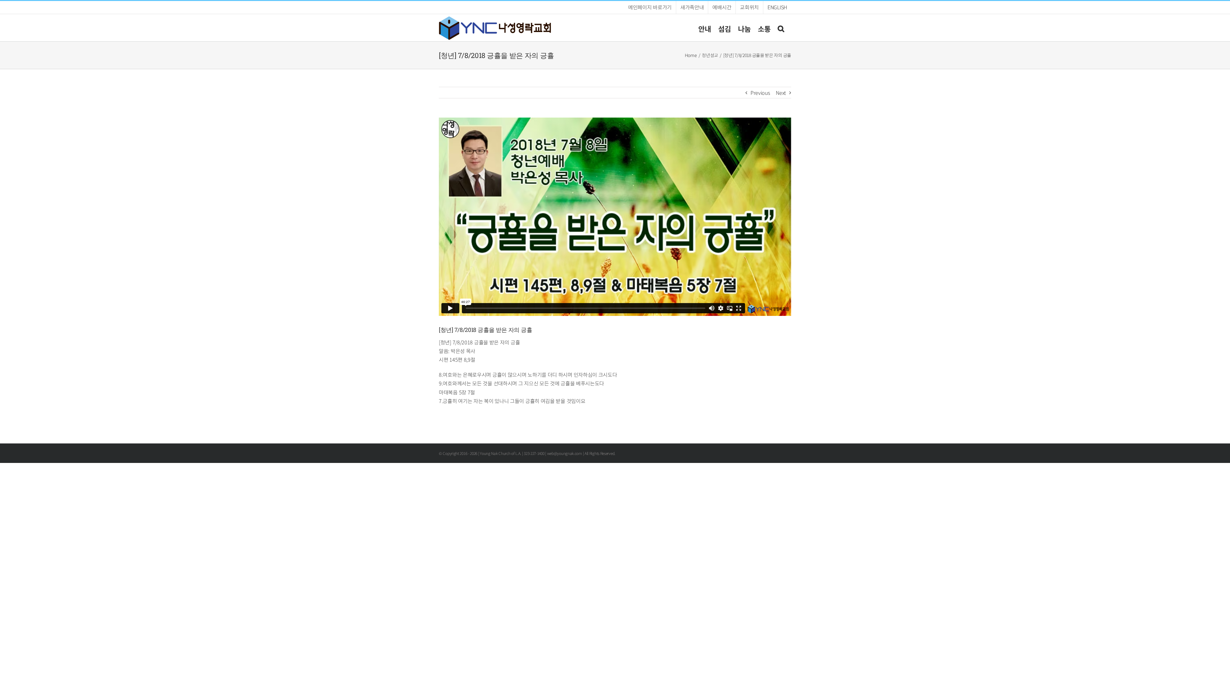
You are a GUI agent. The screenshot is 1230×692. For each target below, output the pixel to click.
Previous (760, 92)
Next (781, 92)
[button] (781, 27)
